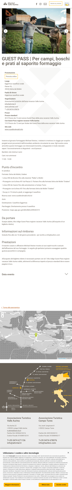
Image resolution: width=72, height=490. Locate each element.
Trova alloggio (55, 3)
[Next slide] (66, 31)
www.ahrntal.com (11, 107)
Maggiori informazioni (12, 484)
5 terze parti (12, 456)
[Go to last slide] (6, 31)
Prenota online (11, 76)
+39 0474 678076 (12, 109)
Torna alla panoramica (11, 307)
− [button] (2, 316)
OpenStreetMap (62, 358)
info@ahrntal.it (10, 104)
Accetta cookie (61, 484)
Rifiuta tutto (46, 484)
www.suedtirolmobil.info (14, 129)
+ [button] (2, 313)
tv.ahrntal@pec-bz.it (14, 431)
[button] (68, 452)
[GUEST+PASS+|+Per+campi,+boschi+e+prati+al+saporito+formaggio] (36, 335)
